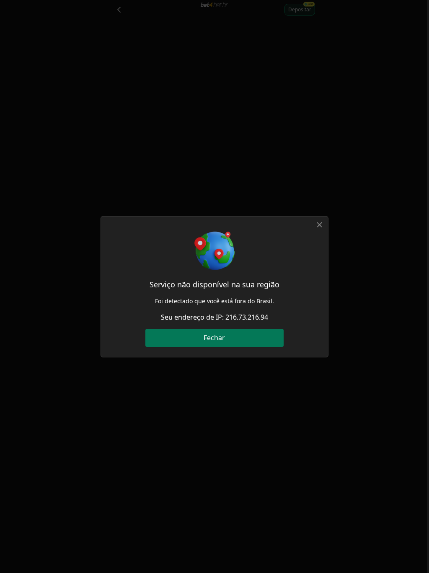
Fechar (214, 337)
